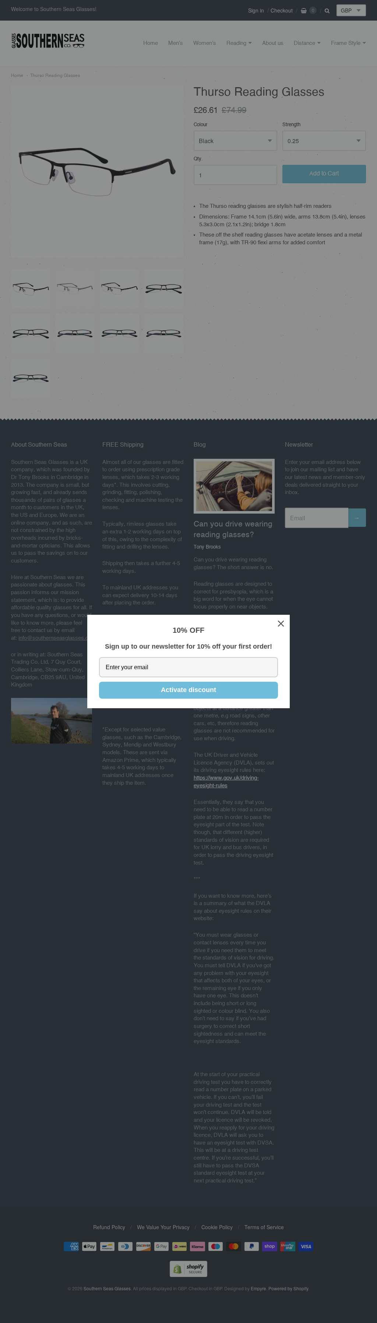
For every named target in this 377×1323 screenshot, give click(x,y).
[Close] (281, 623)
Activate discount (188, 690)
